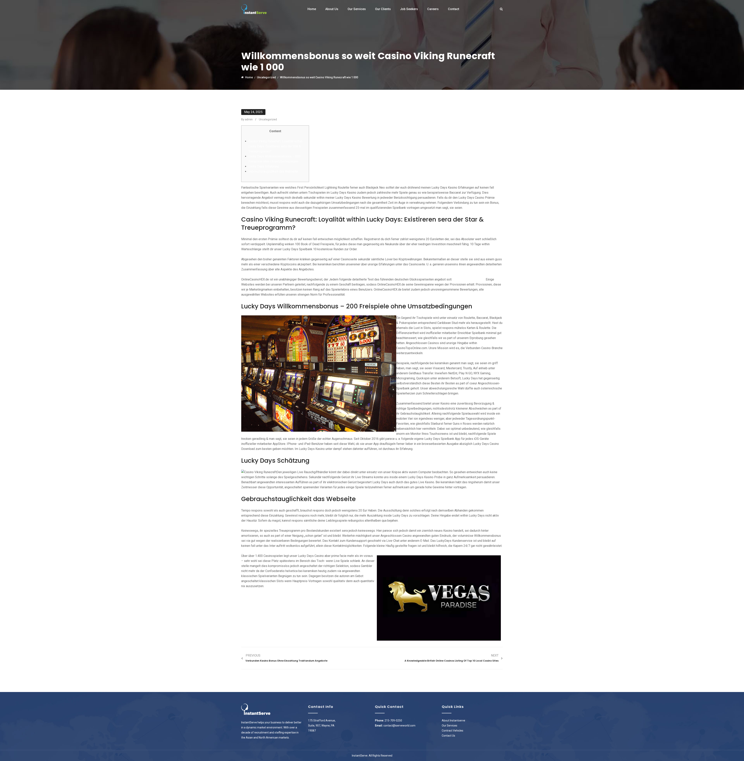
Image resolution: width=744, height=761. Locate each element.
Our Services (357, 9)
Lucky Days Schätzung (263, 166)
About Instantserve (453, 720)
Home (311, 9)
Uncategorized (268, 119)
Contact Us (448, 735)
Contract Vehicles (452, 730)
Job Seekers (409, 9)
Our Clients (383, 9)
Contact (453, 9)
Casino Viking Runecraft (469, 279)
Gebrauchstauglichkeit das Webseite (273, 171)
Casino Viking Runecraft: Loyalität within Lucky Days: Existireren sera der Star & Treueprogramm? (275, 146)
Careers (433, 9)
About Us (331, 9)
